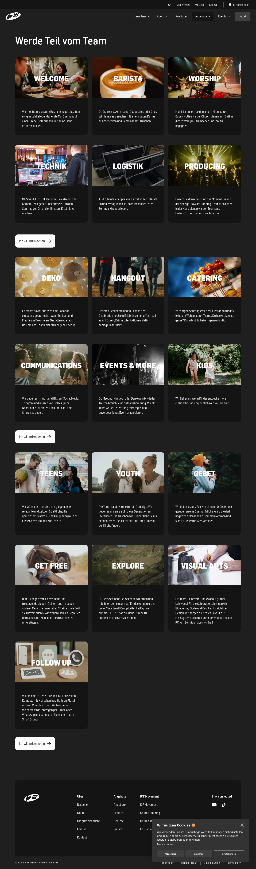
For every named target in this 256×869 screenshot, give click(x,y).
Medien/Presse (189, 862)
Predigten (182, 16)
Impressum (168, 862)
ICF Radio (146, 829)
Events (222, 16)
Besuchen (140, 16)
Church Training (150, 821)
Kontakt (242, 16)
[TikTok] (223, 805)
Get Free (119, 821)
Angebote (201, 16)
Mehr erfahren (165, 844)
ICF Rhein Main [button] (241, 4)
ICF (169, 4)
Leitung (82, 829)
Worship (199, 4)
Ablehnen (199, 853)
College (213, 4)
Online (81, 813)
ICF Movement (149, 804)
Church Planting (150, 813)
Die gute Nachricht (88, 821)
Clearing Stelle (212, 862)
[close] (242, 825)
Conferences (183, 4)
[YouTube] (214, 805)
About (160, 16)
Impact (118, 829)
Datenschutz (234, 862)
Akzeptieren (170, 853)
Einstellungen (229, 853)
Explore (118, 813)
